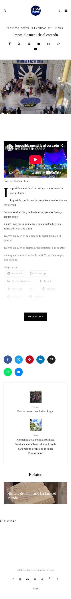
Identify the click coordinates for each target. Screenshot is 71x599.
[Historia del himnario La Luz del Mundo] (35, 493)
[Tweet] (19, 43)
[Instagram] (20, 579)
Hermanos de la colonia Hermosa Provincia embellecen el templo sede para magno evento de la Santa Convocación (35, 444)
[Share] (10, 43)
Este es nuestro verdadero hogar (35, 409)
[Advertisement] (33, 124)
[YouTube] (27, 579)
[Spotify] (35, 579)
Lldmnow (50, 570)
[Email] (48, 43)
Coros (25, 28)
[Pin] (29, 43)
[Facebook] (13, 579)
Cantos (14, 28)
